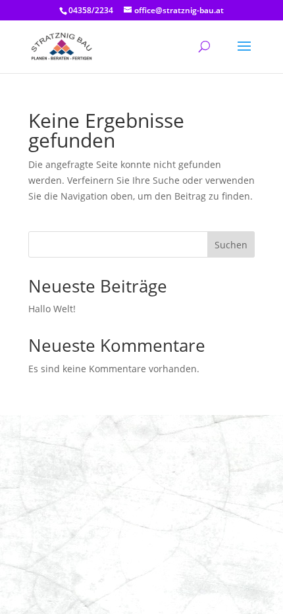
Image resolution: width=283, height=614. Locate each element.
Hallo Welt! (52, 308)
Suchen (231, 244)
